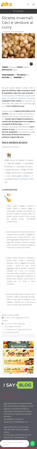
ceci (5, 323)
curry (9, 323)
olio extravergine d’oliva (17, 176)
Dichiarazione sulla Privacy (13, 397)
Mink (16, 315)
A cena (6, 318)
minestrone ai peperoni (17, 98)
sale (31, 179)
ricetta (14, 323)
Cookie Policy (8, 393)
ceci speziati (13, 127)
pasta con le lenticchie (16, 96)
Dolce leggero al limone (12, 326)
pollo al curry (13, 116)
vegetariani (21, 323)
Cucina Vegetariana (16, 318)
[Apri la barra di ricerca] (28, 4)
